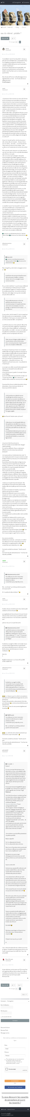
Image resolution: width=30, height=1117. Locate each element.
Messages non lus (5, 1033)
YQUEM (4, 560)
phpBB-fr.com (10, 1115)
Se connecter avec (15, 1087)
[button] (16, 42)
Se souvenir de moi (6, 1016)
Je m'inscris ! (15, 1081)
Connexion (3, 1001)
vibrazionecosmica (6, 243)
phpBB (8, 1113)
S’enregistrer (10, 1001)
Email (6, 1045)
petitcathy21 (5, 750)
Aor (8, 764)
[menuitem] (2, 2)
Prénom (7, 1052)
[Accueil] (5, 11)
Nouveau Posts (4, 1030)
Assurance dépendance (11, 804)
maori (3, 88)
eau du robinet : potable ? (11, 33)
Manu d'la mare (9, 959)
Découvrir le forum (5, 1027)
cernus (7, 48)
